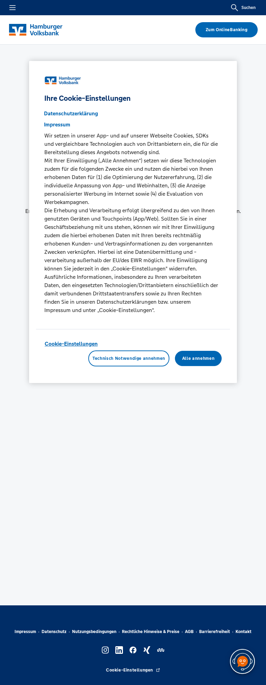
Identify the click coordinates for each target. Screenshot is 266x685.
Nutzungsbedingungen (94, 631)
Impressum (25, 631)
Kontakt (243, 631)
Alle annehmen (198, 358)
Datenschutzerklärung (71, 113)
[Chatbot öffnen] (242, 661)
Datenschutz (54, 631)
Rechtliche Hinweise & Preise (150, 631)
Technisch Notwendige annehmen (128, 358)
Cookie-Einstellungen (71, 343)
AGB (189, 631)
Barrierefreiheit (214, 631)
